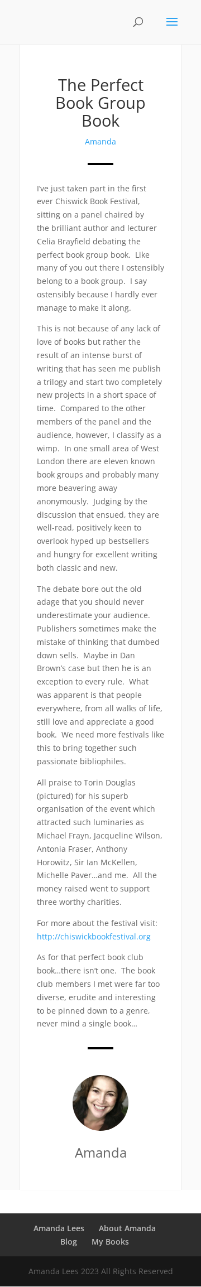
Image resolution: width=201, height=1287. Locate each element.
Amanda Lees (59, 1228)
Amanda (100, 141)
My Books (110, 1241)
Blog (68, 1241)
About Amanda (127, 1228)
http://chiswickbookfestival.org (94, 936)
